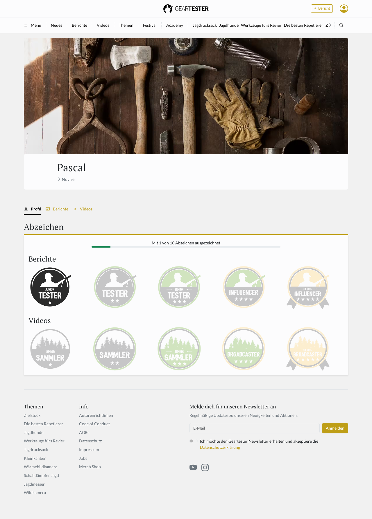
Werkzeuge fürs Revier (261, 25)
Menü (36, 25)
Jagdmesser (34, 484)
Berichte (79, 25)
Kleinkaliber (35, 458)
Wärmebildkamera (40, 466)
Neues (56, 25)
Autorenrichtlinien (96, 415)
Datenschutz (90, 440)
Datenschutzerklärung (220, 447)
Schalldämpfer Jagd (41, 475)
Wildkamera (35, 492)
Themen (126, 25)
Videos (103, 25)
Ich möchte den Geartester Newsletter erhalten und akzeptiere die (259, 444)
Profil (36, 208)
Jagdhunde (229, 25)
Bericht (323, 8)
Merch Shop (90, 466)
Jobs (83, 458)
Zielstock (32, 415)
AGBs (84, 432)
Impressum (89, 449)
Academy (174, 25)
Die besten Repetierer (303, 25)
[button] (344, 8)
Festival (150, 25)
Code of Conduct (94, 423)
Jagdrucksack (205, 25)
